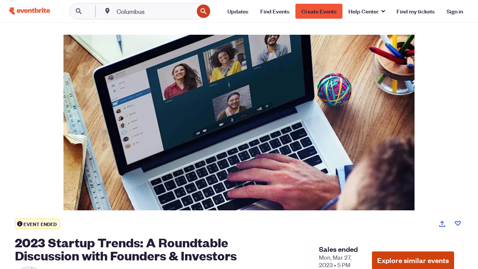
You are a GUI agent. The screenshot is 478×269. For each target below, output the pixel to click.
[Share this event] (442, 223)
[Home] (29, 11)
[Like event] (458, 223)
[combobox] (154, 11)
